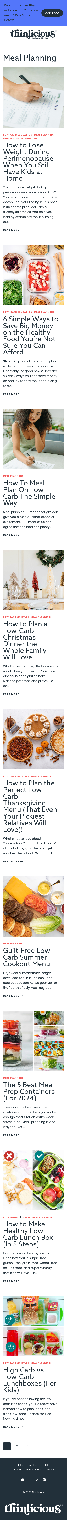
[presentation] (33, 97)
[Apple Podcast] (44, 1480)
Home (21, 1465)
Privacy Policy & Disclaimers (33, 1469)
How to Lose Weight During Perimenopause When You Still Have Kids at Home (28, 161)
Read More (13, 230)
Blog (45, 1465)
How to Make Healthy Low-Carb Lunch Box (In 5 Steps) (28, 1234)
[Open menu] (33, 43)
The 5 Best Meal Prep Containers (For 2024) (29, 1091)
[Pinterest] (37, 1480)
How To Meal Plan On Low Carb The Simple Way (29, 493)
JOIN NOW (52, 13)
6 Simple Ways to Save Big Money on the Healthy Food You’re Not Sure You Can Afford (30, 335)
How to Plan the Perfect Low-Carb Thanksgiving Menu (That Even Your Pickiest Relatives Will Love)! (30, 806)
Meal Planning (44, 134)
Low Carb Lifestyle (16, 617)
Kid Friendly (11, 1217)
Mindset (8, 138)
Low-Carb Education (17, 134)
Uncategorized (26, 138)
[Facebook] (23, 1480)
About (33, 1465)
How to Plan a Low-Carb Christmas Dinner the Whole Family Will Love (25, 640)
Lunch (25, 1217)
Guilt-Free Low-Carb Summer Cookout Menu (28, 957)
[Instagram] (30, 1480)
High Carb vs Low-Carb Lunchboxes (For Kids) (29, 1380)
